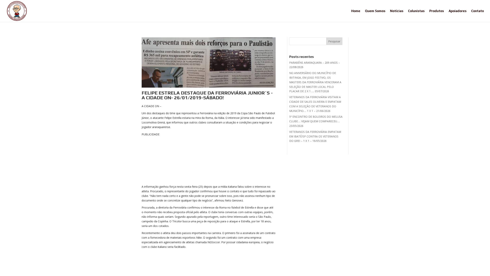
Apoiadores (457, 11)
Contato (477, 11)
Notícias (396, 11)
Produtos (436, 11)
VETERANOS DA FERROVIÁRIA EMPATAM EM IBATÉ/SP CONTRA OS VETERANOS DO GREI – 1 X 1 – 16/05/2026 (315, 136)
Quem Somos (375, 11)
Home (355, 11)
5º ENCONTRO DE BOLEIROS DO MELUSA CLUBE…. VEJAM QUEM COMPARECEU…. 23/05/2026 (315, 121)
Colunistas (416, 11)
